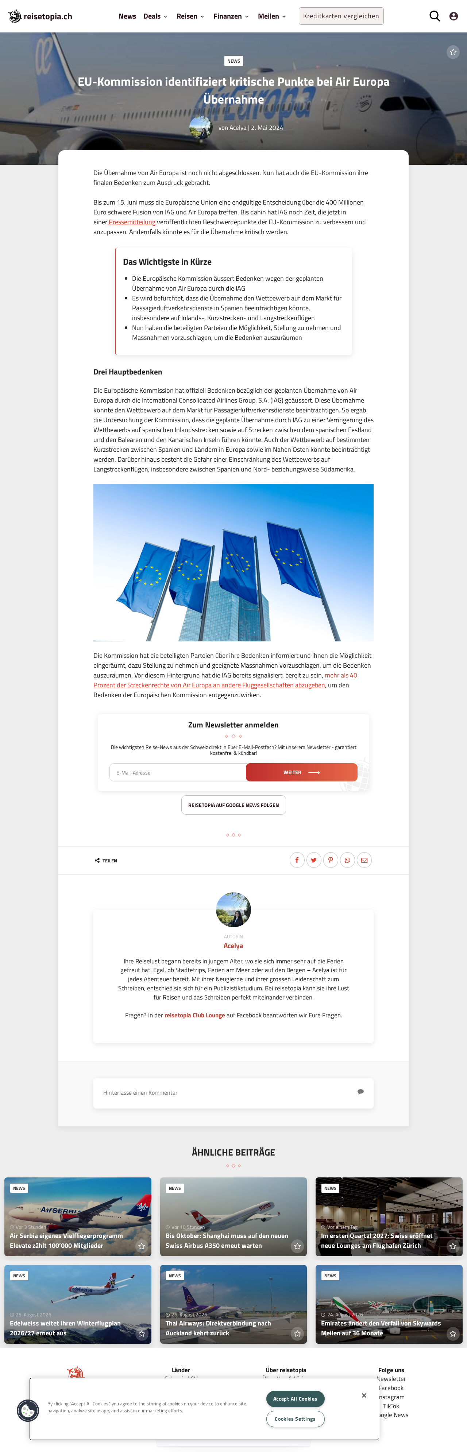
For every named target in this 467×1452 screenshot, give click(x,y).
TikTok (391, 1405)
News (127, 16)
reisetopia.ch (48, 16)
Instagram (391, 1396)
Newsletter (391, 1378)
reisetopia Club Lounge (195, 1015)
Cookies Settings (295, 1419)
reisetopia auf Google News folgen (233, 805)
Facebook (391, 1387)
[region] (204, 1409)
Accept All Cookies (295, 1399)
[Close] (364, 1395)
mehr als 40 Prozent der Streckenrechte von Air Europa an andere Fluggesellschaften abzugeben (225, 680)
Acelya (238, 127)
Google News (391, 1414)
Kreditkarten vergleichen (341, 16)
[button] (28, 1410)
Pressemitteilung (132, 222)
